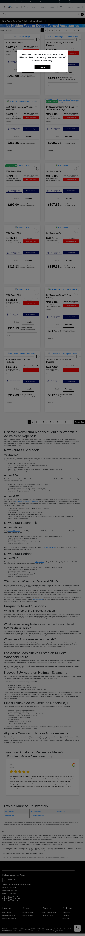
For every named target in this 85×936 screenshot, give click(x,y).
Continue (42, 67)
